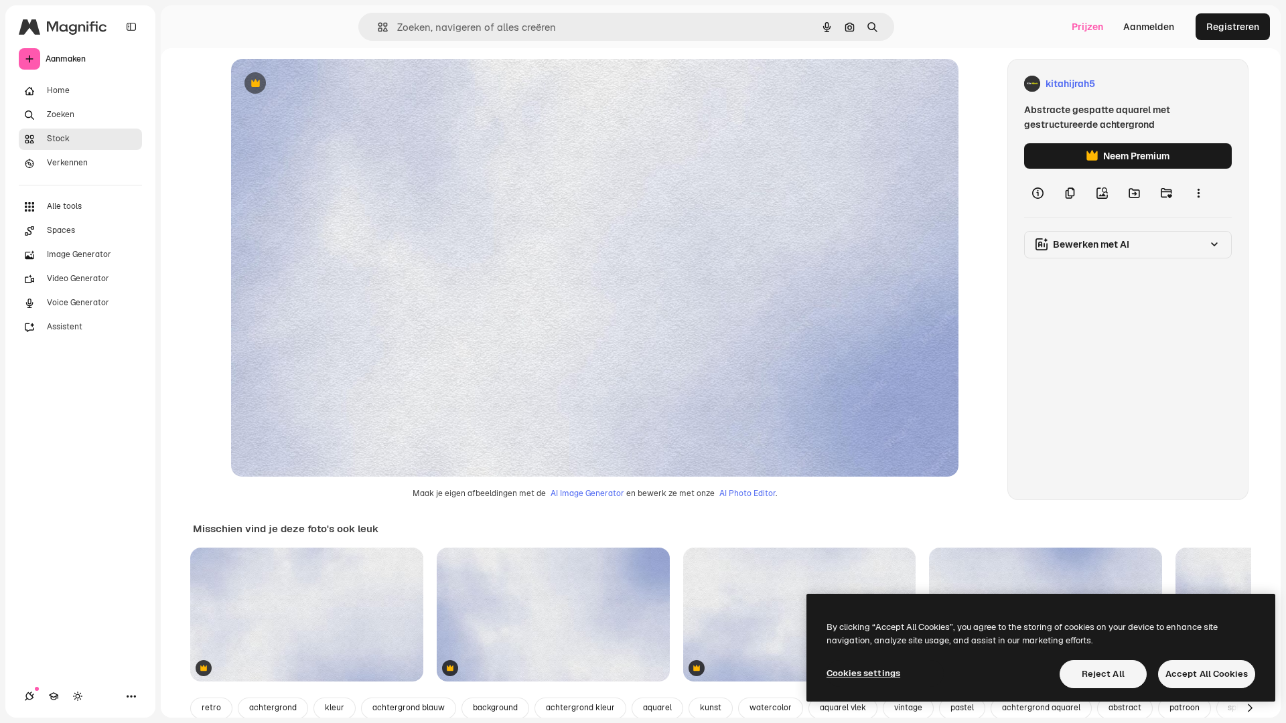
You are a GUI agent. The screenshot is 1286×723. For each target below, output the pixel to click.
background (495, 707)
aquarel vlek (843, 707)
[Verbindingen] (29, 696)
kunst (710, 707)
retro (211, 707)
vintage (908, 707)
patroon (1184, 707)
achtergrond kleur (580, 707)
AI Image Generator (587, 493)
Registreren (1232, 27)
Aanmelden (1148, 27)
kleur (334, 707)
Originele (319, 84)
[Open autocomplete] (377, 27)
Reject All (1103, 673)
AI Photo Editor (747, 493)
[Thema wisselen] (77, 696)
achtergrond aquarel (1041, 707)
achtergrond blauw (408, 707)
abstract (1125, 707)
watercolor (770, 707)
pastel (962, 707)
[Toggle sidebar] (131, 26)
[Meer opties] (1198, 192)
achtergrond (273, 707)
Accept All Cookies (1206, 673)
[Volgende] (1250, 708)
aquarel (657, 707)
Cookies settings (863, 673)
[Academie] (53, 696)
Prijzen (1087, 27)
